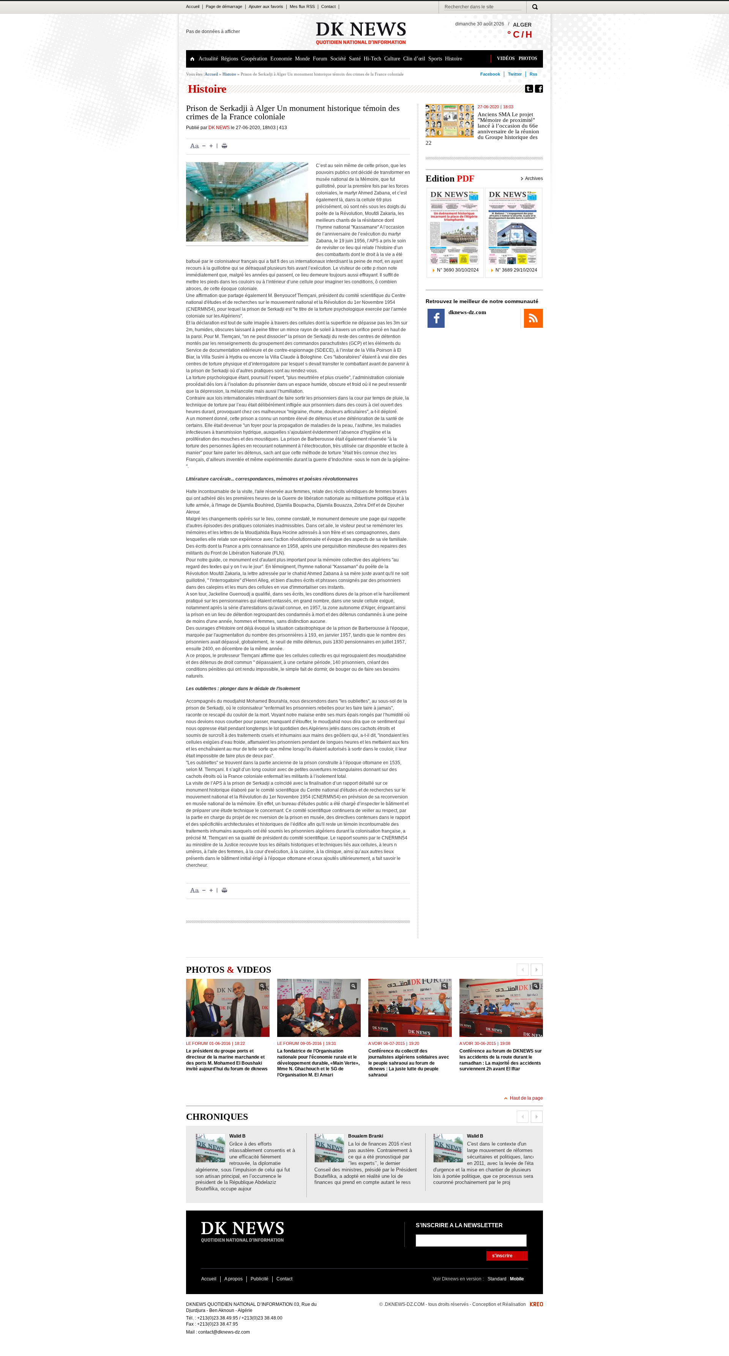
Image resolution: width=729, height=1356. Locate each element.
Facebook (490, 74)
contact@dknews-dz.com (224, 1332)
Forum (320, 59)
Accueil (192, 6)
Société (338, 59)
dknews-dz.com (467, 312)
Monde (302, 59)
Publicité (259, 1279)
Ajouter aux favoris (266, 6)
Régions (229, 59)
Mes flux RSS (302, 6)
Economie (281, 59)
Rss (533, 74)
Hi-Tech (372, 59)
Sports (435, 59)
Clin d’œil (414, 59)
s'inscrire (502, 1255)
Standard (498, 1279)
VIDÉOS (506, 58)
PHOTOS (528, 58)
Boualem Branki (365, 1136)
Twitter (515, 74)
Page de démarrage (224, 6)
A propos (233, 1279)
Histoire (453, 59)
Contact (328, 6)
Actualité (208, 59)
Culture (392, 59)
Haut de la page (526, 1098)
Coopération (254, 59)
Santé (355, 59)
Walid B (237, 1136)
